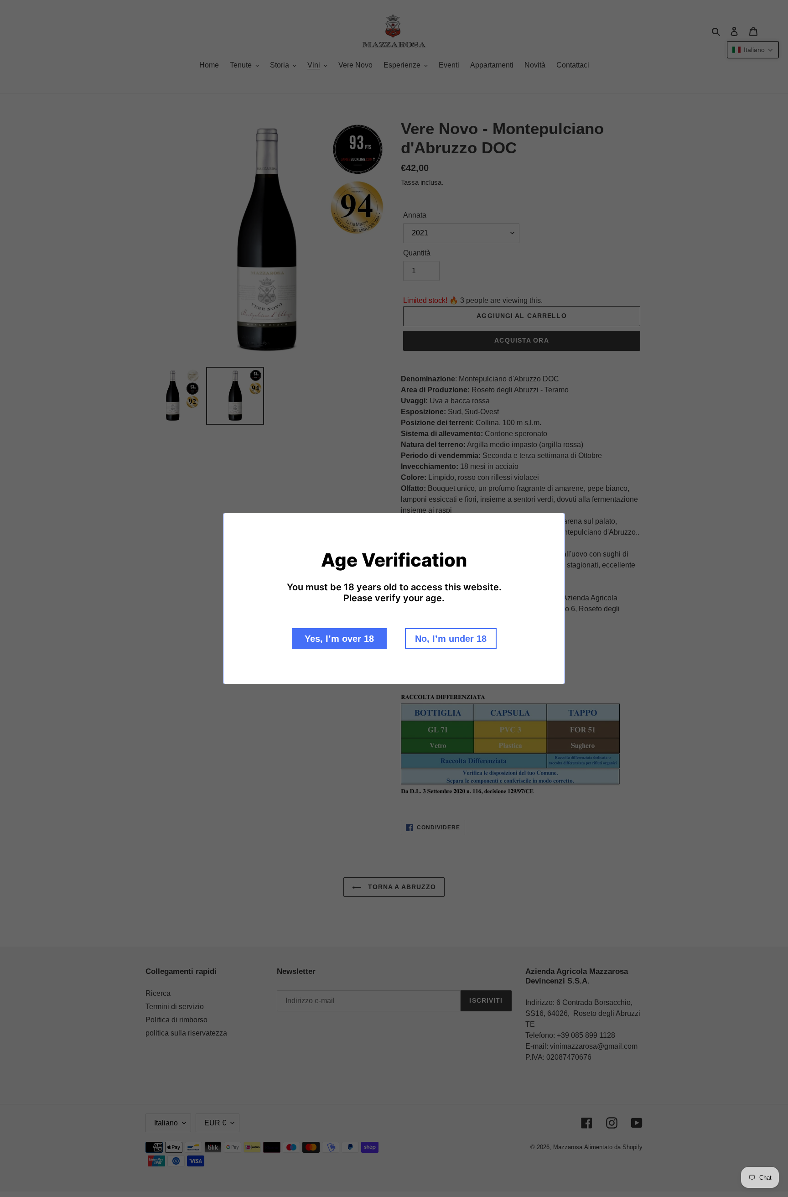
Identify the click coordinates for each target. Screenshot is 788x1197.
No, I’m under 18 (451, 639)
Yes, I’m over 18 (339, 639)
